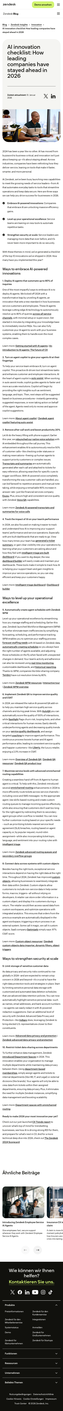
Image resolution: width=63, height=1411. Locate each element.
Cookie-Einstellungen (33, 1398)
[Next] (37, 1250)
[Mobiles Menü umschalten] (58, 4)
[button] (29, 1305)
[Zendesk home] (9, 4)
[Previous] (25, 1250)
